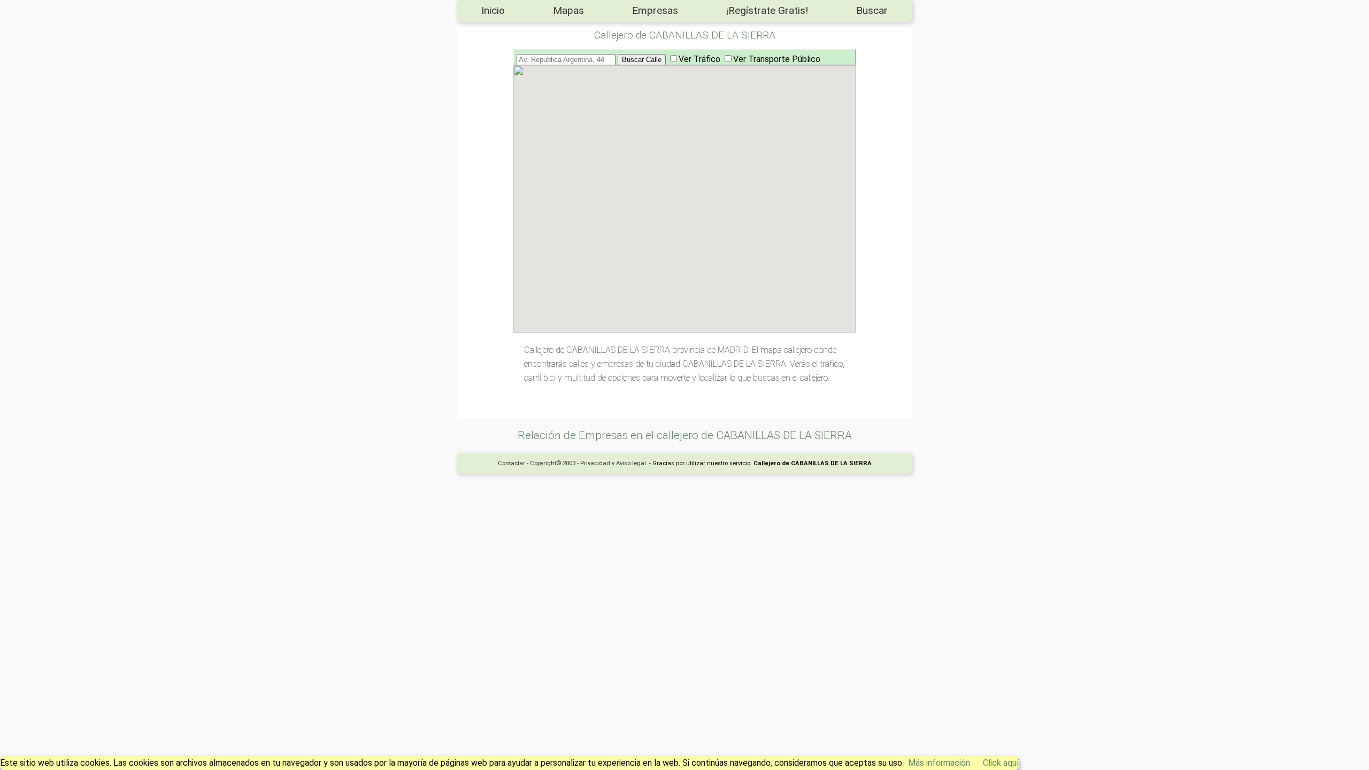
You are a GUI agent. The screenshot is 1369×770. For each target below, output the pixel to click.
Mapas (568, 10)
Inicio (493, 10)
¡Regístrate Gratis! (767, 10)
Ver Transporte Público (776, 59)
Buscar (872, 10)
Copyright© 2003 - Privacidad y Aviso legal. (589, 463)
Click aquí (1001, 763)
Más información (939, 763)
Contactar (511, 463)
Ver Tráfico (699, 59)
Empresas (655, 10)
